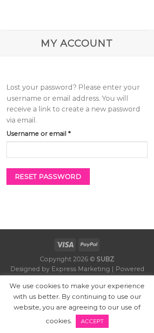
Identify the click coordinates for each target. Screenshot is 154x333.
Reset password (48, 176)
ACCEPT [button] (92, 321)
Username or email (52, 133)
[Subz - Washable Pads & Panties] (77, 15)
